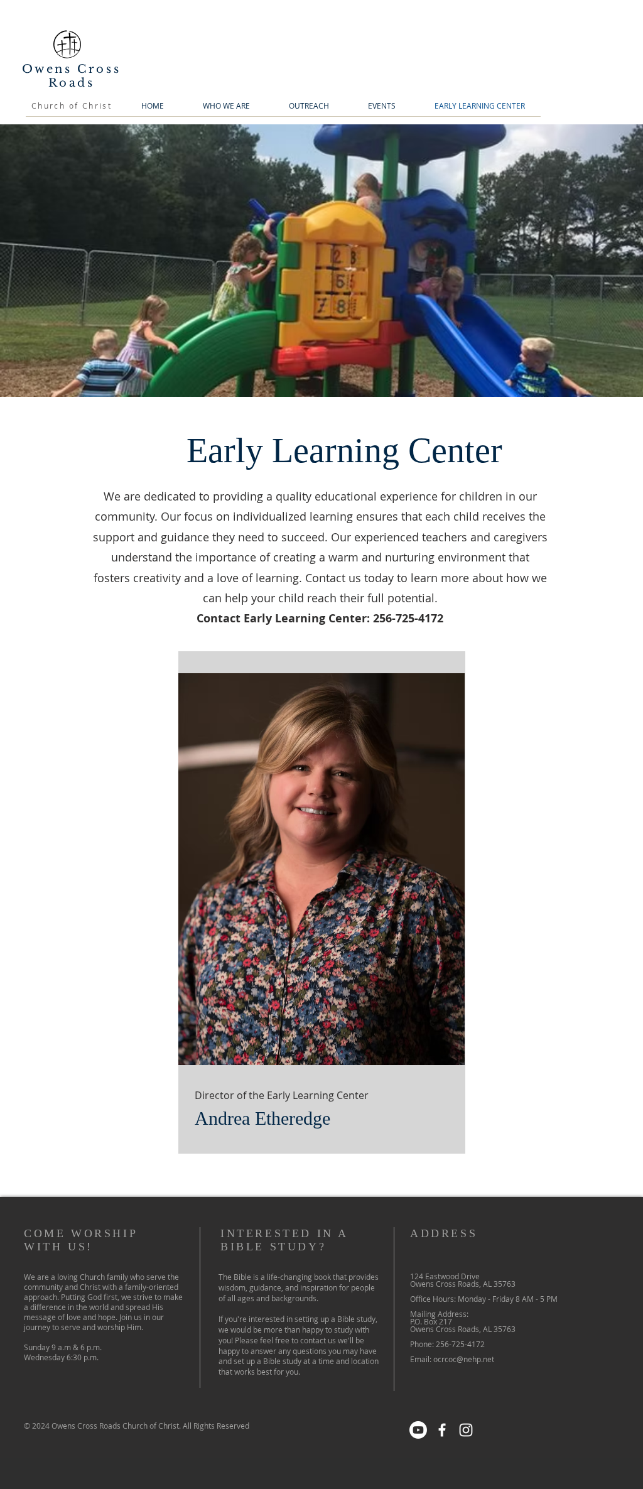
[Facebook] (442, 1430)
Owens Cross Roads (71, 76)
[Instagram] (466, 1430)
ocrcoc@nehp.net (463, 1359)
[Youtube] (418, 1430)
